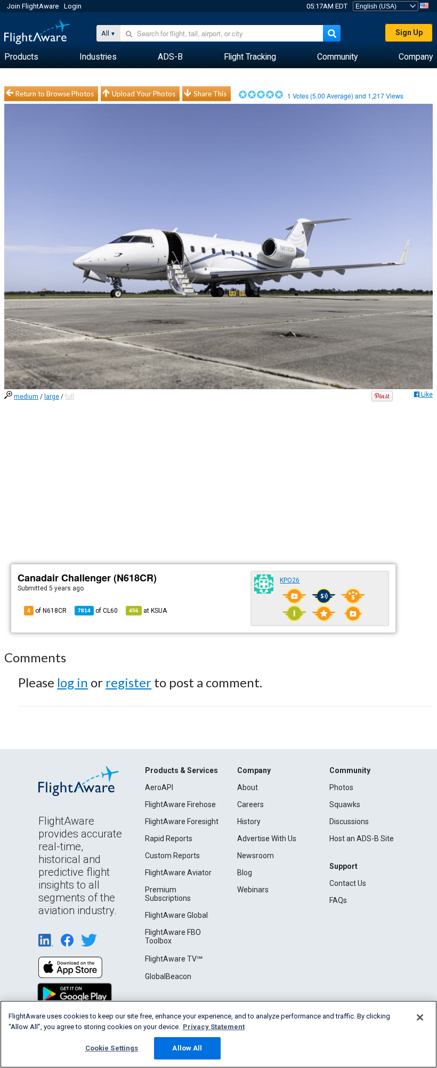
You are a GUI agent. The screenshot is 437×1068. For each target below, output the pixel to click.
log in (72, 682)
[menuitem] (21, 57)
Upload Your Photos (143, 93)
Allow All (187, 1048)
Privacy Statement (214, 1027)
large (51, 396)
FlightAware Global (176, 915)
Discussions (349, 821)
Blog (244, 872)
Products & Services (181, 770)
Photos (341, 787)
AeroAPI (159, 787)
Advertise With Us (266, 838)
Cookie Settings (112, 1048)
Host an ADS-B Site (361, 838)
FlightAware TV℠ (174, 959)
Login (73, 6)
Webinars (253, 889)
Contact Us (347, 883)
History (249, 821)
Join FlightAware (33, 6)
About (247, 787)
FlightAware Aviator (178, 872)
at (148, 610)
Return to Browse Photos (54, 93)
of (98, 610)
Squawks (344, 804)
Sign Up (409, 32)
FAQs (338, 900)
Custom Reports (172, 855)
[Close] (420, 1017)
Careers (250, 804)
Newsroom (255, 855)
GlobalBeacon (168, 976)
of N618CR (47, 610)
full (69, 396)
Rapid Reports (168, 838)
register (128, 682)
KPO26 (290, 580)
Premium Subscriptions (168, 893)
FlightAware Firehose (180, 804)
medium (26, 396)
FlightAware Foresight (181, 821)
